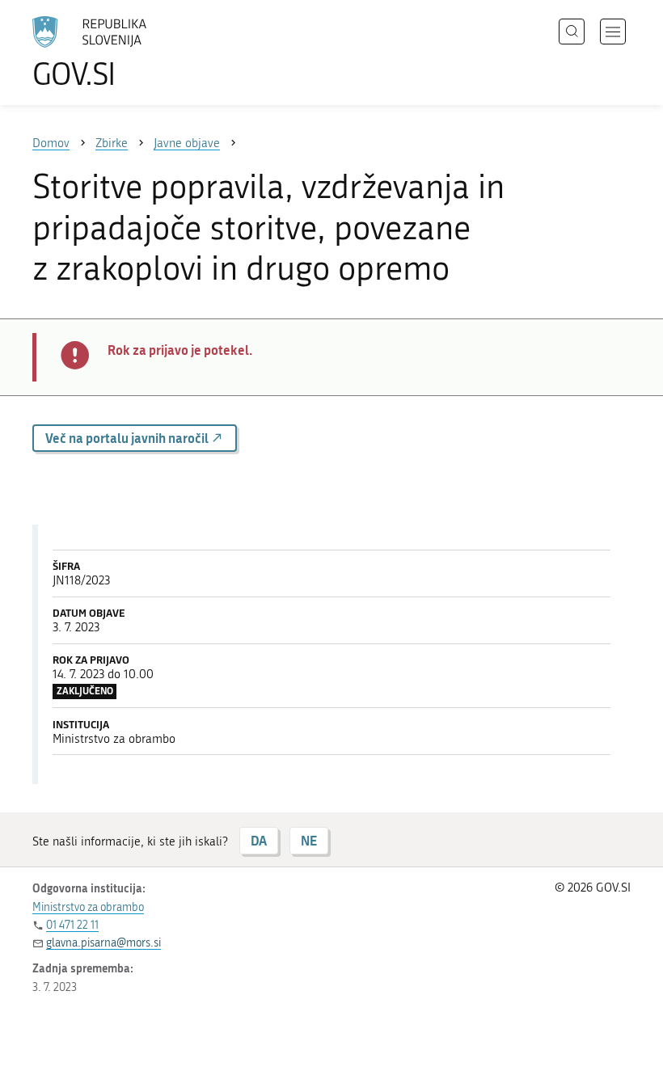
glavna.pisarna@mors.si (103, 943)
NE (309, 840)
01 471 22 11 (72, 925)
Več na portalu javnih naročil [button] (128, 437)
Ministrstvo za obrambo (88, 907)
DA (259, 840)
